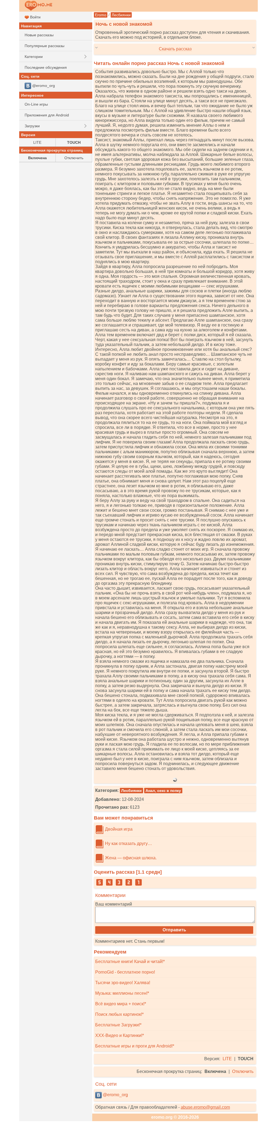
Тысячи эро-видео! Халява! (122, 982)
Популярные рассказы (44, 46)
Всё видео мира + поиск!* (120, 1003)
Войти (35, 17)
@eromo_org (115, 1094)
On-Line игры (36, 104)
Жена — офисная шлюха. (130, 858)
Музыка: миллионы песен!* (122, 993)
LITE (227, 1058)
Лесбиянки (121, 15)
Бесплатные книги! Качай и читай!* (130, 961)
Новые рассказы (39, 35)
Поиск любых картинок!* (119, 1014)
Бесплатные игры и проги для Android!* (134, 1046)
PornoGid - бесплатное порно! (125, 972)
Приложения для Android (47, 115)
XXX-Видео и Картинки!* (119, 1035)
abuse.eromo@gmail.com (205, 1107)
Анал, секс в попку (163, 790)
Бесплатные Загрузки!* (118, 1025)
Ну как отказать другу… (128, 843)
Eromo (100, 15)
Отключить (242, 1071)
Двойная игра (118, 829)
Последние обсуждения (46, 67)
